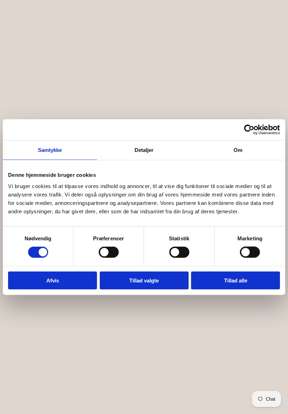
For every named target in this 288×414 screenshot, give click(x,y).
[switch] (109, 252)
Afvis (52, 280)
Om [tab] (238, 150)
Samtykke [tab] (50, 150)
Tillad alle (235, 280)
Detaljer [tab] (144, 150)
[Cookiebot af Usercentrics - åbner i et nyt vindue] (249, 130)
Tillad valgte (144, 280)
